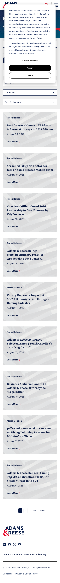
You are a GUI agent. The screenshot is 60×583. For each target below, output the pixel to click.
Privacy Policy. (36, 38)
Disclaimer (7, 574)
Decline (30, 75)
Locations (17, 554)
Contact (7, 554)
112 (34, 510)
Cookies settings (30, 60)
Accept (30, 68)
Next (42, 510)
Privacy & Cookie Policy (26, 574)
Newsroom (29, 554)
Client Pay (41, 554)
